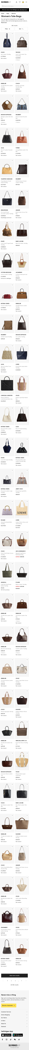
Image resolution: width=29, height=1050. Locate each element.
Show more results (14, 975)
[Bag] (23, 2)
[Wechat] (15, 1040)
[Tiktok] (11, 1040)
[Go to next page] (26, 981)
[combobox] (15, 6)
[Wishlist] (19, 2)
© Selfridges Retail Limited (14, 1047)
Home (2, 13)
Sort (20, 29)
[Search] (3, 6)
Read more (4, 22)
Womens (14, 13)
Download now (23, 9)
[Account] (16, 2)
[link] (7, 54)
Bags (8, 13)
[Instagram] (6, 1040)
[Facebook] (2, 1040)
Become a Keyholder (7, 1005)
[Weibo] (19, 1040)
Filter (6, 29)
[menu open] (26, 2)
